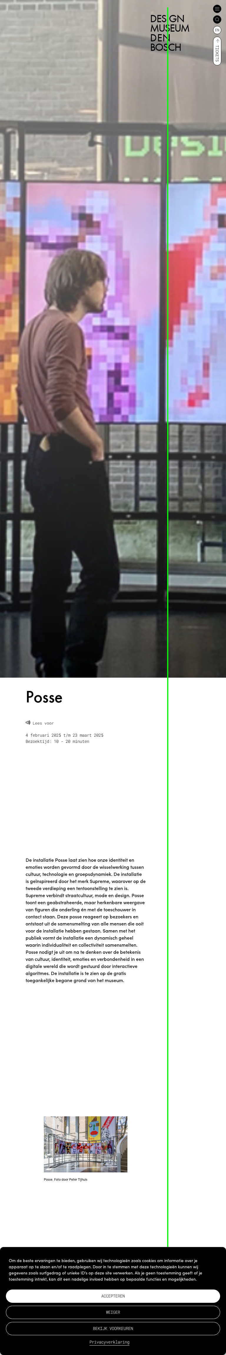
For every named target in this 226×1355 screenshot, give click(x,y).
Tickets (217, 53)
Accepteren (113, 1296)
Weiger (113, 1312)
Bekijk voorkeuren (113, 1328)
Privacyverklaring (109, 1342)
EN (217, 29)
